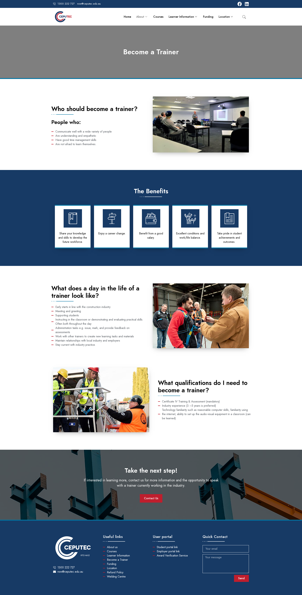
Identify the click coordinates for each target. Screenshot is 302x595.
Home (127, 17)
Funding (208, 17)
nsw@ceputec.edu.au (89, 4)
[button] (151, 498)
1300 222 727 (66, 4)
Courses (158, 17)
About (140, 17)
